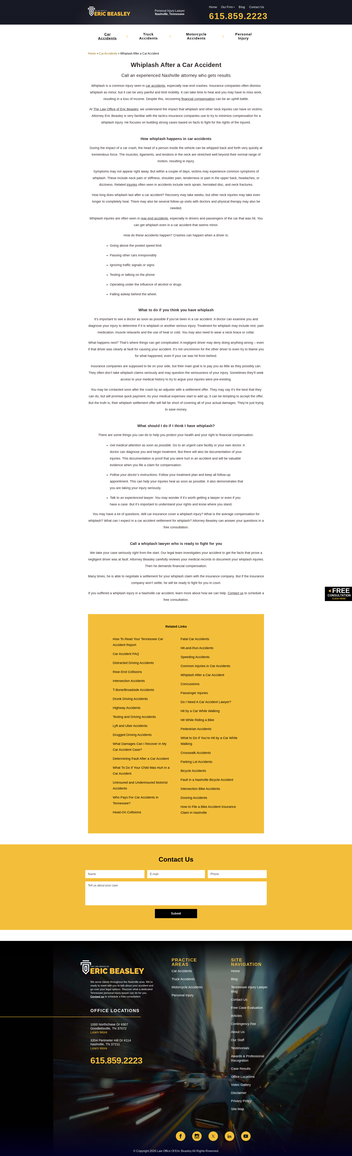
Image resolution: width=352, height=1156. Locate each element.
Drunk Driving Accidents (130, 699)
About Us (238, 1032)
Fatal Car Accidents (195, 639)
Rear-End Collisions (127, 672)
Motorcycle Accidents (196, 36)
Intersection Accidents (129, 681)
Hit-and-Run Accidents (197, 648)
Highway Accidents (126, 708)
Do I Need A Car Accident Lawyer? (206, 702)
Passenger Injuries (194, 693)
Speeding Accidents (195, 657)
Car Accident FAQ (126, 654)
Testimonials (240, 1048)
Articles (236, 1016)
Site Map (237, 1109)
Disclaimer (238, 1093)
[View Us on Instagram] (197, 1136)
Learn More (98, 1032)
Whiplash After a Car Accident (202, 675)
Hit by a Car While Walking (200, 711)
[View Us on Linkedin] (229, 1136)
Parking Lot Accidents (196, 762)
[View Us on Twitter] (213, 1136)
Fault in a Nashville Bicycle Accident (207, 780)
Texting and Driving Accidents (134, 717)
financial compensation (198, 99)
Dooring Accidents (194, 798)
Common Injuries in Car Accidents (205, 666)
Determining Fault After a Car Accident (141, 759)
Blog (242, 7)
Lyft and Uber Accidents (130, 726)
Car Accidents (107, 36)
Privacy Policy (241, 1101)
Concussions (190, 684)
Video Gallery (241, 1085)
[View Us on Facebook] (180, 1136)
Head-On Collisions (127, 812)
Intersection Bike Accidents (200, 789)
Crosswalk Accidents (196, 753)
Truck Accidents (148, 36)
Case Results (241, 1068)
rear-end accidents (154, 218)
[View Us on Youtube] (246, 1136)
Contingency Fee (243, 1024)
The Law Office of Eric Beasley (115, 109)
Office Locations (243, 1077)
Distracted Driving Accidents (133, 663)
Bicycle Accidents (193, 771)
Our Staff (237, 1040)
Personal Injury (243, 36)
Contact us (235, 593)
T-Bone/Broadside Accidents (133, 690)
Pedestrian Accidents (196, 729)
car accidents (155, 86)
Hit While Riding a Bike (197, 720)
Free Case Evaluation (247, 1008)
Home (213, 7)
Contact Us (256, 7)
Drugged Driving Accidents (132, 735)
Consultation (339, 593)
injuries (132, 184)
